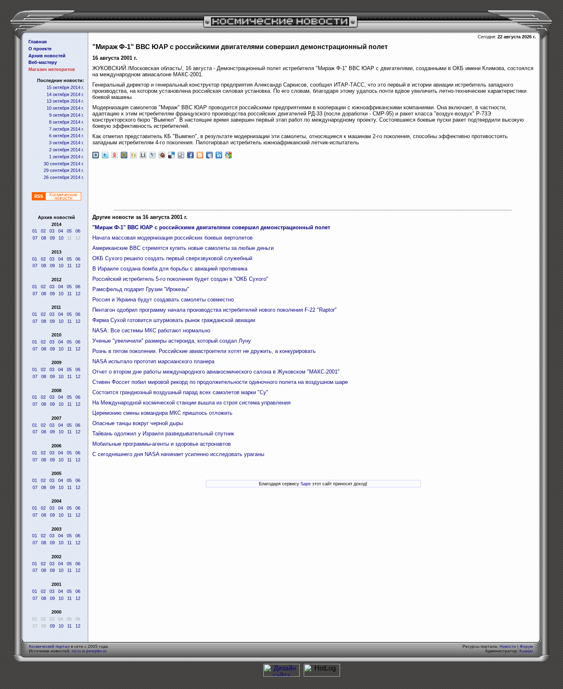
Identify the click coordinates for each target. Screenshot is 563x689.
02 (43, 230)
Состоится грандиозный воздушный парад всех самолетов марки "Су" (180, 392)
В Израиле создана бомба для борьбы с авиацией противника (169, 269)
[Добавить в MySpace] (209, 155)
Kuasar (526, 651)
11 (69, 265)
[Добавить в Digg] (181, 155)
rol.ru (76, 651)
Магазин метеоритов (51, 69)
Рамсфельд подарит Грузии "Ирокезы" (140, 289)
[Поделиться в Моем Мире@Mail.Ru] (124, 155)
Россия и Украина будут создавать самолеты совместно (163, 299)
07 (35, 237)
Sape (305, 483)
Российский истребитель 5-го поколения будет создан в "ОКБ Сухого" (180, 279)
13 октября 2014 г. (65, 101)
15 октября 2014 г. (65, 87)
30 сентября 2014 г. (64, 163)
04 (60, 230)
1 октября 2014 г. (66, 156)
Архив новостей (47, 55)
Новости (508, 646)
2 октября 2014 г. (66, 149)
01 (34, 230)
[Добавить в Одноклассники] (133, 155)
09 (52, 237)
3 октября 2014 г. (66, 142)
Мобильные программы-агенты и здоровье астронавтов (161, 444)
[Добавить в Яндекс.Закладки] (114, 155)
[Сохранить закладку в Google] (228, 155)
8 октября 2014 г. (66, 122)
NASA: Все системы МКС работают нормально (151, 330)
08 (43, 237)
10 (61, 237)
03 (51, 230)
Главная (37, 41)
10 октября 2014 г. (65, 108)
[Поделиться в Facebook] (190, 155)
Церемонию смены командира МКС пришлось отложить (162, 413)
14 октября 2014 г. (65, 94)
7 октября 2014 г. (66, 129)
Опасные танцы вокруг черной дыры (137, 423)
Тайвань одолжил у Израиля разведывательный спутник (163, 433)
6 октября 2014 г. (66, 135)
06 (77, 230)
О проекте (40, 48)
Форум (526, 646)
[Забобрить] (162, 155)
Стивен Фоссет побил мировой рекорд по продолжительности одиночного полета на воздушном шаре (220, 382)
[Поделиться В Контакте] (95, 155)
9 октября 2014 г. (66, 115)
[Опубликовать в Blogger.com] (200, 155)
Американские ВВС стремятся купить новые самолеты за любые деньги (183, 248)
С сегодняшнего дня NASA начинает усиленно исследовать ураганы (178, 454)
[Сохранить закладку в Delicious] (171, 155)
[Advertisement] (313, 185)
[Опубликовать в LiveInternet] (143, 155)
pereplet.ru (96, 651)
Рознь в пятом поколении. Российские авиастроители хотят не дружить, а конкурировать (204, 351)
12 (77, 265)
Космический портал (49, 646)
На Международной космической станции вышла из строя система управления (191, 403)
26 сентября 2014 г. (64, 177)
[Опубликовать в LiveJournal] (152, 155)
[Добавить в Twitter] (105, 155)
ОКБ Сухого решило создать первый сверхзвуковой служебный (172, 258)
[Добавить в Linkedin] (219, 155)
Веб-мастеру (42, 62)
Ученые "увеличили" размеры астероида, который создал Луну (171, 341)
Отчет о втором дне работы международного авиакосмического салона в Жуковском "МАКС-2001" (216, 372)
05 (69, 230)
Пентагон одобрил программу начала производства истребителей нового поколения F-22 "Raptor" (214, 310)
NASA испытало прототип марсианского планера (153, 361)
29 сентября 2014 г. (64, 170)
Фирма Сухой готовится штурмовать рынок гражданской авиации (173, 320)
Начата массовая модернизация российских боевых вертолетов (172, 238)
